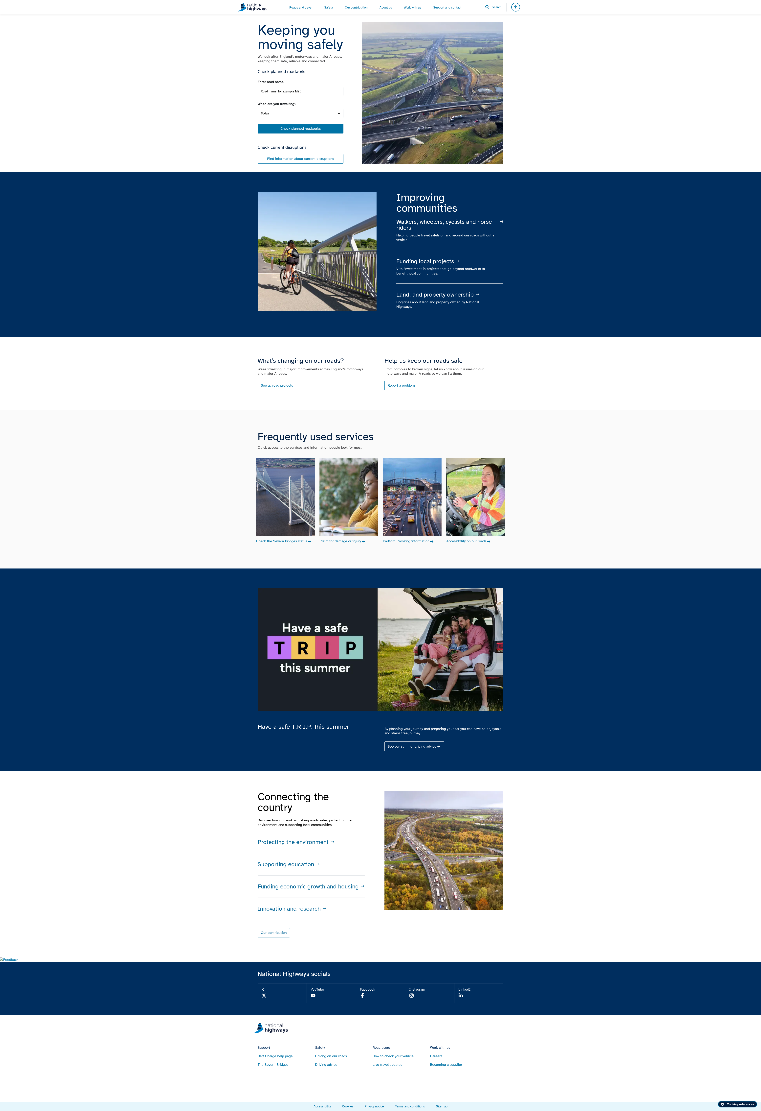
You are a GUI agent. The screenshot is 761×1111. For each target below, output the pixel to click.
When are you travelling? (277, 104)
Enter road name (271, 82)
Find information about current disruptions (300, 159)
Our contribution (274, 933)
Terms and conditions (410, 1106)
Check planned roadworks (300, 129)
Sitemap (441, 1106)
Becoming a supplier (446, 1065)
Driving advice (326, 1065)
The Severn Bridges (273, 1065)
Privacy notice (374, 1106)
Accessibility (322, 1106)
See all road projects (277, 385)
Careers (436, 1056)
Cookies (348, 1106)
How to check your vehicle (393, 1056)
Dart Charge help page (275, 1056)
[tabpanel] (300, 122)
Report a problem (401, 385)
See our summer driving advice (412, 746)
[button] (9, 960)
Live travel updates (387, 1065)
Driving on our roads (331, 1056)
